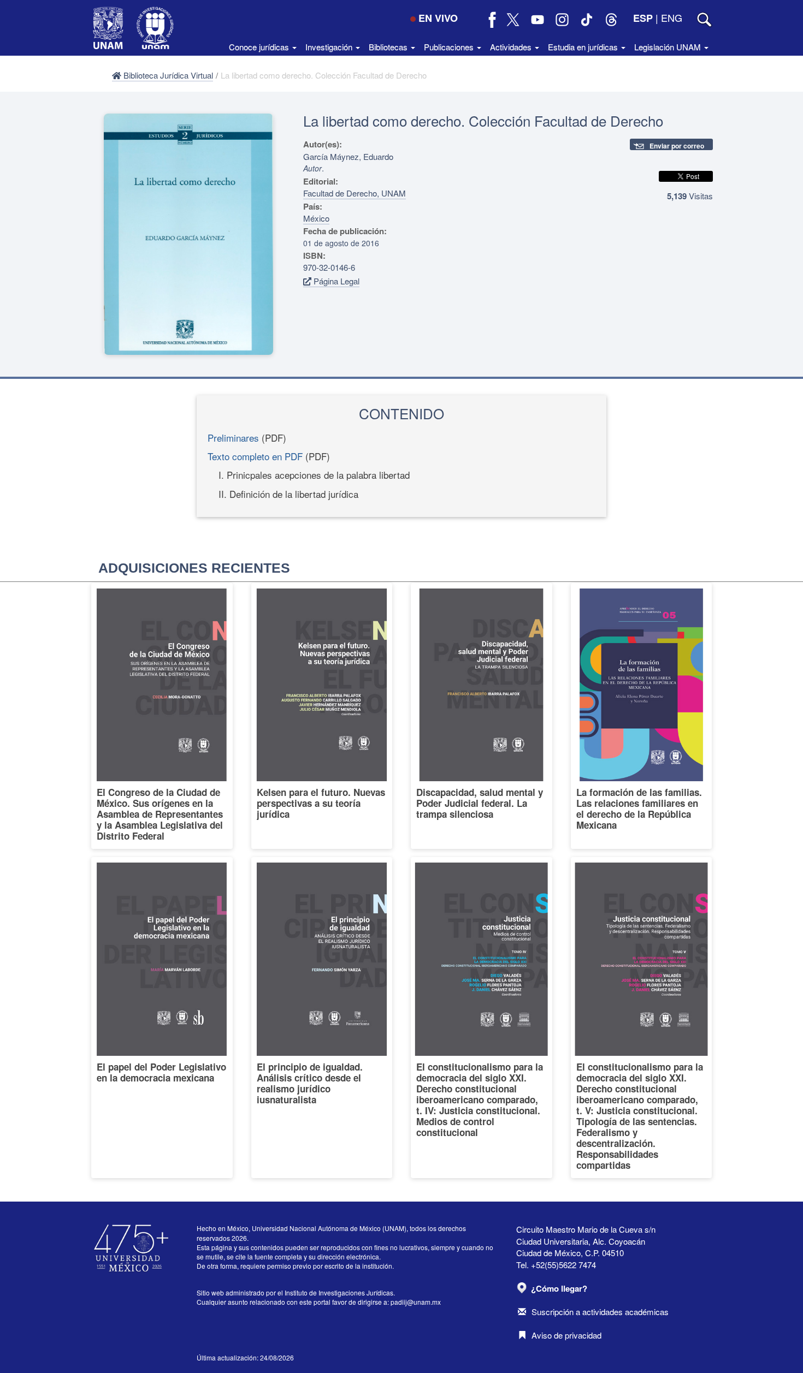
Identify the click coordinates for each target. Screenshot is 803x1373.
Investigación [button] (330, 46)
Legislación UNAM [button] (668, 46)
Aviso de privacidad (566, 1335)
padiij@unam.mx (416, 1301)
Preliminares (233, 437)
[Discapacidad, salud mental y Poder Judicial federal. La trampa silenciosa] (481, 716)
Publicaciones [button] (450, 46)
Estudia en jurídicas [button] (584, 46)
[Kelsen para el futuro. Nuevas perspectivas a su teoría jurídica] (322, 716)
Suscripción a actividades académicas (600, 1311)
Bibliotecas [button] (389, 46)
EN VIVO (438, 18)
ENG (671, 17)
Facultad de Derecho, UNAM (354, 193)
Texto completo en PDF (255, 456)
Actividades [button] (512, 46)
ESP (643, 18)
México (316, 218)
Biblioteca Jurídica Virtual (167, 75)
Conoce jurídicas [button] (260, 46)
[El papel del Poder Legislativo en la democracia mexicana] (162, 1017)
